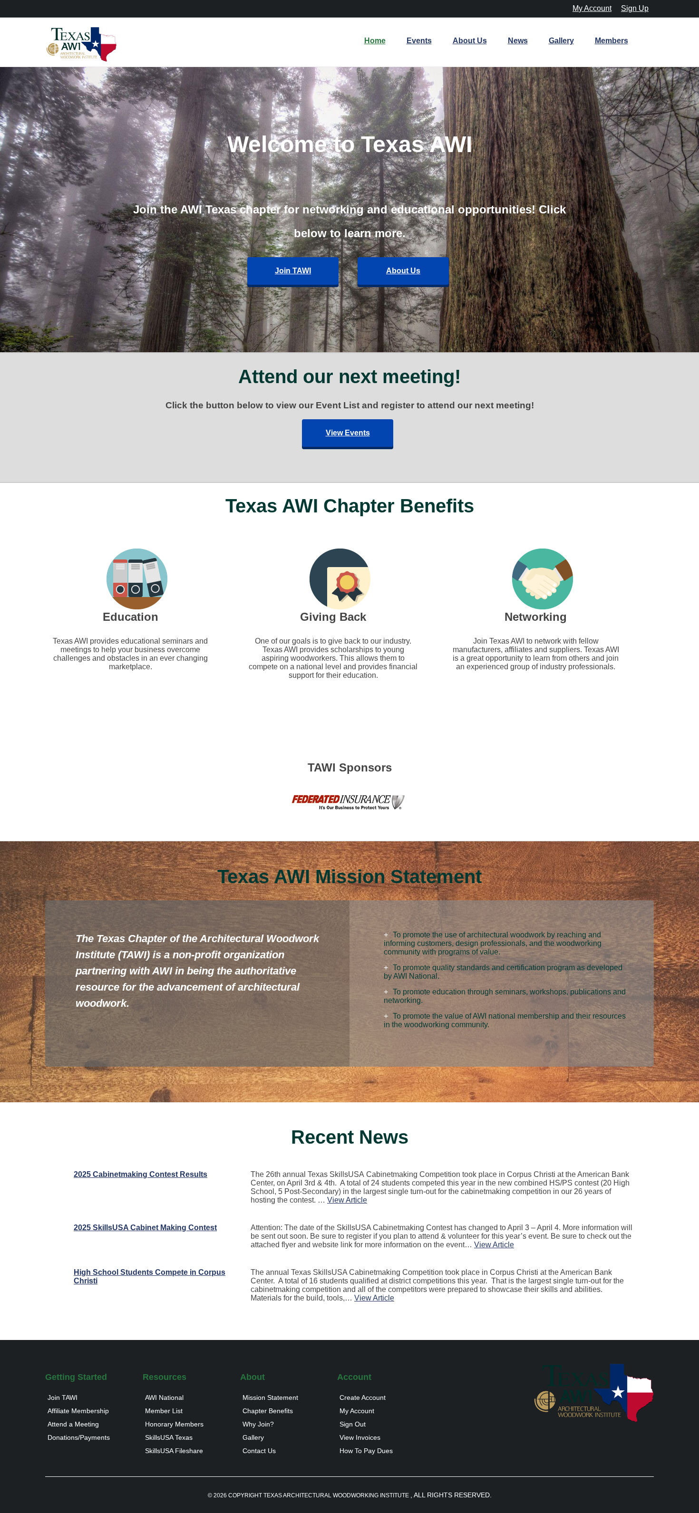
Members (611, 41)
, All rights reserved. (451, 1495)
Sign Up (635, 8)
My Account (592, 8)
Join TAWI (293, 271)
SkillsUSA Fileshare (174, 1451)
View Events (348, 433)
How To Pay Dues (366, 1451)
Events (419, 41)
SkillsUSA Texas (169, 1437)
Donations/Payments (79, 1437)
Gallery (561, 41)
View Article (347, 1200)
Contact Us (259, 1451)
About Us (470, 41)
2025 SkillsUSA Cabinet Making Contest (145, 1228)
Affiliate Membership (78, 1411)
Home (375, 41)
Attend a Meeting (73, 1424)
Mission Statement (270, 1397)
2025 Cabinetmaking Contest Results (140, 1174)
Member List (164, 1411)
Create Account (363, 1397)
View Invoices (360, 1437)
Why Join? (258, 1424)
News (518, 41)
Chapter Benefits (268, 1411)
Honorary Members (174, 1424)
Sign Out (353, 1424)
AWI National (164, 1397)
